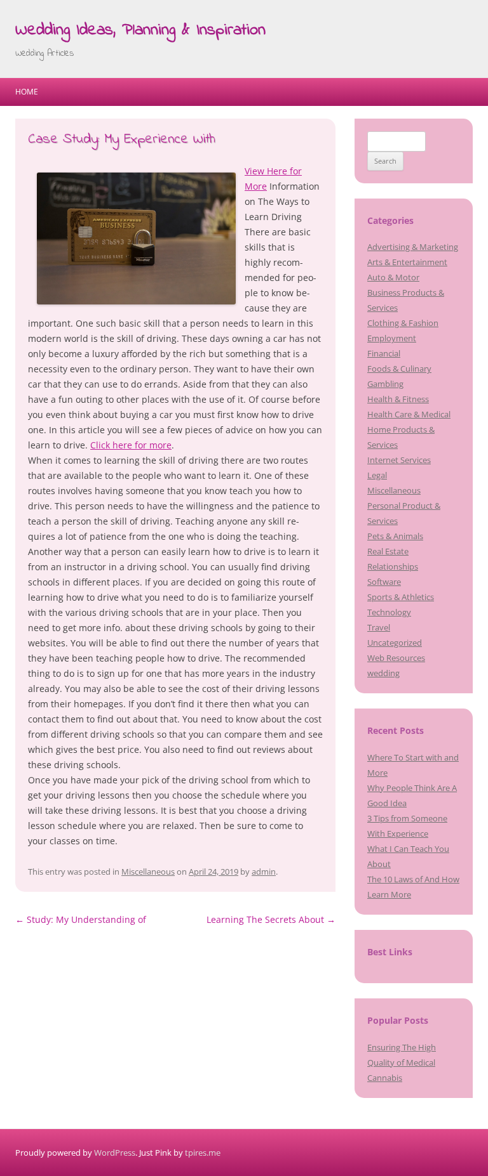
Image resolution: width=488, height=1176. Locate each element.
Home (26, 91)
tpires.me (202, 1152)
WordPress (114, 1152)
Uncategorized (394, 642)
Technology (389, 612)
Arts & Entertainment (407, 262)
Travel (378, 627)
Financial (383, 353)
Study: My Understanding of (80, 919)
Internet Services (399, 460)
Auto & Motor (393, 277)
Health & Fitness (398, 399)
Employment (391, 338)
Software (384, 581)
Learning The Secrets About (271, 919)
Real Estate (388, 551)
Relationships (392, 566)
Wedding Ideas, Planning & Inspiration (140, 30)
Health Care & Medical (409, 414)
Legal (377, 475)
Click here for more (131, 445)
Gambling (385, 383)
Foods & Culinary (399, 368)
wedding (383, 673)
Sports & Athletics (400, 597)
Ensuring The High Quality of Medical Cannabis (401, 1062)
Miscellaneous (148, 871)
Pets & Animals (395, 536)
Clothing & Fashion (402, 323)
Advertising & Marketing (412, 246)
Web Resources (396, 657)
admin (264, 871)
